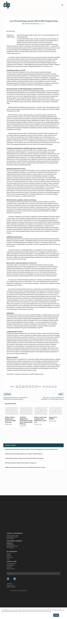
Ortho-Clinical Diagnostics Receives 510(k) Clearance (10, 419)
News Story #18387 (53, 418)
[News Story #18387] (55, 411)
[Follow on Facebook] (8, 578)
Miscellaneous (34, 23)
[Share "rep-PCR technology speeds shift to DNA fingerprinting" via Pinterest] (23, 386)
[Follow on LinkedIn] (14, 578)
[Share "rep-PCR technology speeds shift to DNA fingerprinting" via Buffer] (30, 386)
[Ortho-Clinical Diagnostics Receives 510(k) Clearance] (11, 411)
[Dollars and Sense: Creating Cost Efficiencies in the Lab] (40, 411)
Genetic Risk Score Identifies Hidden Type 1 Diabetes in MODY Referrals (23, 454)
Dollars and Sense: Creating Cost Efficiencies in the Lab (40, 419)
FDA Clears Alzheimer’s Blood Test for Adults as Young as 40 (20, 463)
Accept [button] (56, 615)
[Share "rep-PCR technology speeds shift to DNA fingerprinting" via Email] (33, 386)
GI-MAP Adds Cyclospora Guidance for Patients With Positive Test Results (24, 458)
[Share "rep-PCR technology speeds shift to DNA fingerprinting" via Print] (36, 386)
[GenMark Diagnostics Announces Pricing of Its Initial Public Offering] (26, 411)
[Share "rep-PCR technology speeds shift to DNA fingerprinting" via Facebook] (16, 386)
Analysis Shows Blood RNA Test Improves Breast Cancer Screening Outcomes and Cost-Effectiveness (31, 449)
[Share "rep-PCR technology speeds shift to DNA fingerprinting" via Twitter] (20, 386)
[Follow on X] (11, 578)
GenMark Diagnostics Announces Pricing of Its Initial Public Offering (26, 420)
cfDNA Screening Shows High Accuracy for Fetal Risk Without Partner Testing (25, 467)
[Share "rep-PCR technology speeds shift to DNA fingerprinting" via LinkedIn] (26, 386)
